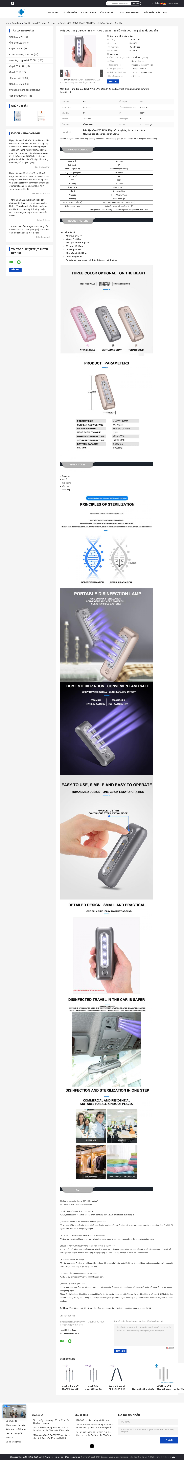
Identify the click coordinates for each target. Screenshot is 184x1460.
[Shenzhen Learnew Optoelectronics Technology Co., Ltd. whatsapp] (20, 262)
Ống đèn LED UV (17, 42)
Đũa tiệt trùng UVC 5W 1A (79, 1308)
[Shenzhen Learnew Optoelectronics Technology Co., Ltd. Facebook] (12, 3)
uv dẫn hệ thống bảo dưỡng (23, 90)
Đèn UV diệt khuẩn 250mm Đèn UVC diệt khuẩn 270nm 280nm (93, 1387)
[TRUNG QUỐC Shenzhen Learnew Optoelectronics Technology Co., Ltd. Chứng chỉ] (17, 116)
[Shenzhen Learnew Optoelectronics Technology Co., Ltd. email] (13, 262)
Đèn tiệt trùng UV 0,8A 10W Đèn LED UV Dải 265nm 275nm (70, 1387)
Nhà (7, 23)
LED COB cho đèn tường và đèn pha (92, 1420)
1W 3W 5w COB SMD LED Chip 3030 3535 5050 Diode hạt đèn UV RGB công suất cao (95, 1427)
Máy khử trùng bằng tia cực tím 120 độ (105, 1308)
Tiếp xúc (113, 81)
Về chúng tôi (107, 12)
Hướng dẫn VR (88, 12)
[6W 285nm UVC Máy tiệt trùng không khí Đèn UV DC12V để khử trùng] (164, 1373)
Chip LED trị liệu (17, 66)
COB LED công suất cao (21, 54)
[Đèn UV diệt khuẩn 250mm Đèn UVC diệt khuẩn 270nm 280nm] (93, 1373)
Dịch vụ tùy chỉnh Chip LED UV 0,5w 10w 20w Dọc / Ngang (51, 1421)
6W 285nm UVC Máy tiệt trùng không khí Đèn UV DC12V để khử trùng (163, 1387)
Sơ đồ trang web (13, 1442)
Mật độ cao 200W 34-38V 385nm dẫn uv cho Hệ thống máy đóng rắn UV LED (51, 1436)
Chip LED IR (15, 72)
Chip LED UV (15, 36)
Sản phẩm (16, 23)
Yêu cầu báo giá (157, 3)
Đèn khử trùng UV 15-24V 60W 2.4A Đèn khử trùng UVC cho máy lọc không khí (117, 1387)
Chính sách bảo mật (18, 1457)
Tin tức (9, 1437)
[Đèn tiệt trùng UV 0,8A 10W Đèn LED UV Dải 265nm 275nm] (70, 1373)
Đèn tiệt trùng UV (32, 23)
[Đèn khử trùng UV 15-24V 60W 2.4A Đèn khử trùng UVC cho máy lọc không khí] (117, 1373)
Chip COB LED (16, 48)
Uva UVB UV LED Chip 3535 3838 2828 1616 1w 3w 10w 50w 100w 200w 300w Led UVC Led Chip (51, 1429)
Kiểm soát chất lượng (155, 12)
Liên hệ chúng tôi (14, 1433)
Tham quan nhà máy (128, 12)
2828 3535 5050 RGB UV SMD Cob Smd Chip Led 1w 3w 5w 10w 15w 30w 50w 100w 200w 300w (94, 1434)
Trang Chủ (52, 12)
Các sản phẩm (69, 12)
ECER (174, 1457)
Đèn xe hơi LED (17, 78)
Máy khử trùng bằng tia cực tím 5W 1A (136, 1308)
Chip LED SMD (16, 84)
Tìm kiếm (135, 3)
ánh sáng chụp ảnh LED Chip (23, 60)
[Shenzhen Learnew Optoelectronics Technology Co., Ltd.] (21, 12)
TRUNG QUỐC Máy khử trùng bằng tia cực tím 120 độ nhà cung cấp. (54, 1457)
